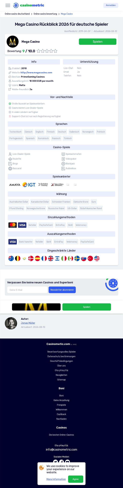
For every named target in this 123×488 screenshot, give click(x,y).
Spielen (97, 41)
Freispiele (61, 405)
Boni (61, 395)
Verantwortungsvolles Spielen (61, 352)
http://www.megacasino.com (36, 72)
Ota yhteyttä (61, 370)
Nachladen (61, 419)
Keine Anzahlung (61, 400)
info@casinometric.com (61, 449)
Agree (76, 479)
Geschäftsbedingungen (61, 361)
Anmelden (111, 5)
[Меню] (8, 5)
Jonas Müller (28, 323)
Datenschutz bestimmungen (61, 356)
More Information (56, 479)
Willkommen (61, 409)
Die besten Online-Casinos (61, 435)
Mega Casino (67, 14)
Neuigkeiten (61, 375)
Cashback (61, 414)
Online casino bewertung (45, 14)
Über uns (61, 365)
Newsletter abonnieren (62, 289)
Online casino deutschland (17, 14)
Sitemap (61, 379)
